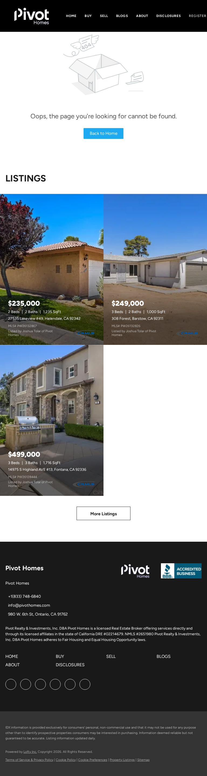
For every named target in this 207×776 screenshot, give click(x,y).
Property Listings (122, 760)
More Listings (103, 513)
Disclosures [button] (168, 16)
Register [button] (197, 16)
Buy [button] (88, 16)
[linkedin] (25, 684)
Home (71, 16)
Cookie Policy (66, 760)
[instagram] (55, 684)
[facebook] (10, 684)
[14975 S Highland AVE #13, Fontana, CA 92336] (52, 420)
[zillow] (40, 684)
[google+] (85, 684)
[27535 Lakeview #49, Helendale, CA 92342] (52, 269)
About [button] (142, 16)
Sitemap (143, 760)
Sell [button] (104, 16)
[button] (13, 658)
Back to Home (104, 133)
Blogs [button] (122, 16)
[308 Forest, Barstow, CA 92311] (155, 269)
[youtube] (70, 684)
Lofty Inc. (30, 752)
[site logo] (181, 573)
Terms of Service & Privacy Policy (29, 760)
